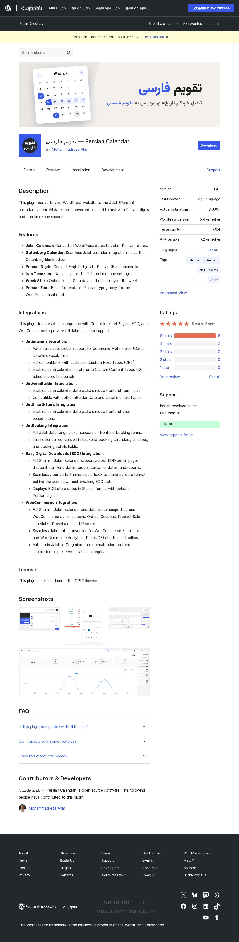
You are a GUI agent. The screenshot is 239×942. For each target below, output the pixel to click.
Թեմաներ (68, 860)
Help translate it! (156, 37)
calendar (194, 260)
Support (213, 170)
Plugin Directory (31, 23)
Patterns (66, 875)
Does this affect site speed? (43, 756)
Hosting (25, 868)
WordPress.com (198, 853)
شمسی (214, 279)
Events (147, 860)
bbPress (192, 868)
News (23, 860)
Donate (150, 868)
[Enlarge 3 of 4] (143, 613)
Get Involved (152, 853)
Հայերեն (70, 907)
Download (209, 145)
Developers (110, 868)
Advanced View (173, 292)
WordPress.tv (113, 875)
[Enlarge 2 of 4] (98, 613)
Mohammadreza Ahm (70, 149)
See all (214, 377)
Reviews (53, 170)
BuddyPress (195, 875)
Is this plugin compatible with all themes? (53, 726)
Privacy (24, 875)
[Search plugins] (68, 52)
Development (112, 170)
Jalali (201, 270)
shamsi (213, 270)
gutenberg (211, 260)
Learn (105, 853)
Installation (81, 170)
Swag (148, 875)
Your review (170, 377)
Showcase (68, 853)
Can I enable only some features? (47, 741)
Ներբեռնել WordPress (211, 8)
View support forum (176, 434)
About (23, 853)
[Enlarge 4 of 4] (143, 654)
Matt (189, 860)
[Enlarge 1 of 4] (53, 613)
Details (29, 170)
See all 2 (213, 250)
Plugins (65, 868)
